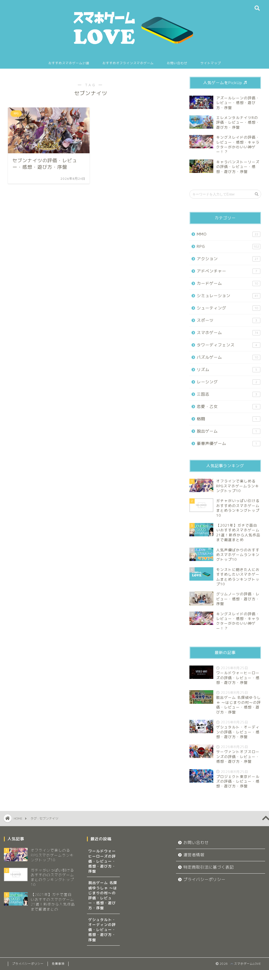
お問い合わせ (177, 63)
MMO (227, 234)
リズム (227, 369)
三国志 (227, 394)
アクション (227, 258)
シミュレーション (227, 295)
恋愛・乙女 (227, 406)
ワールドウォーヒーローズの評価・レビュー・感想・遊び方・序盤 (102, 861)
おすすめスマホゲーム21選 (68, 63)
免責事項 (58, 964)
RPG (228, 246)
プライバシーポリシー (204, 879)
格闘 (227, 419)
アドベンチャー (227, 271)
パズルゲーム (227, 357)
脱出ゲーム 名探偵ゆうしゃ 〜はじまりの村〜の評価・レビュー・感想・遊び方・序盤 (102, 895)
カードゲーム (227, 283)
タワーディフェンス (227, 345)
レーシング (227, 382)
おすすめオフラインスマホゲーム (128, 63)
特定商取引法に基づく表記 (208, 867)
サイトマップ (210, 63)
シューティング (227, 308)
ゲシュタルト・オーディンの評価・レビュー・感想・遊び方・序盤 (102, 929)
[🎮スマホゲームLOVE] (134, 50)
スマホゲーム (227, 332)
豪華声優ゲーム (227, 443)
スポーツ (227, 320)
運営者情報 (193, 855)
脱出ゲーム (227, 431)
